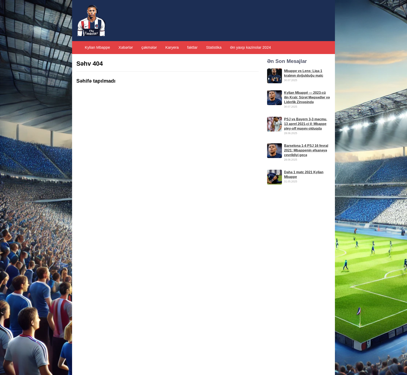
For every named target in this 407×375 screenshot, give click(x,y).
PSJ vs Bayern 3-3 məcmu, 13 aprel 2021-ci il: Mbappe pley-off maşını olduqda (305, 123)
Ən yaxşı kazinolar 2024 (250, 47)
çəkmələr (149, 47)
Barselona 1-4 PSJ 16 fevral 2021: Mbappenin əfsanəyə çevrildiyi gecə (306, 150)
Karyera (172, 47)
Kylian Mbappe (97, 47)
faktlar (192, 47)
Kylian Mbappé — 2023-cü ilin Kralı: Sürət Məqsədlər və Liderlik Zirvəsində (307, 97)
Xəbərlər (125, 47)
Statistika (214, 47)
